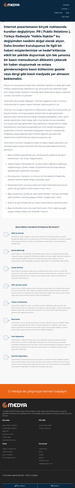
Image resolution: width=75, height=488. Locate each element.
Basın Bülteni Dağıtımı (9, 425)
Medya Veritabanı (45, 428)
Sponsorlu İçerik (7, 434)
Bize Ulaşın (65, 17)
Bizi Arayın (20, 486)
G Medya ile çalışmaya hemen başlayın (37, 391)
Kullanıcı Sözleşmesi (9, 449)
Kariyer (41, 455)
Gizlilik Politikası (7, 452)
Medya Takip (6, 437)
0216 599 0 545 (44, 460)
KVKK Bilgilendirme (9, 458)
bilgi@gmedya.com (45, 463)
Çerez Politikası (7, 455)
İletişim (41, 458)
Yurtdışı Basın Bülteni (9, 428)
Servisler (64, 9)
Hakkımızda (58, 13)
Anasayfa (66, 5)
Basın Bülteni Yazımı (9, 440)
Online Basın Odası (45, 425)
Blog (67, 13)
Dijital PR (5, 431)
